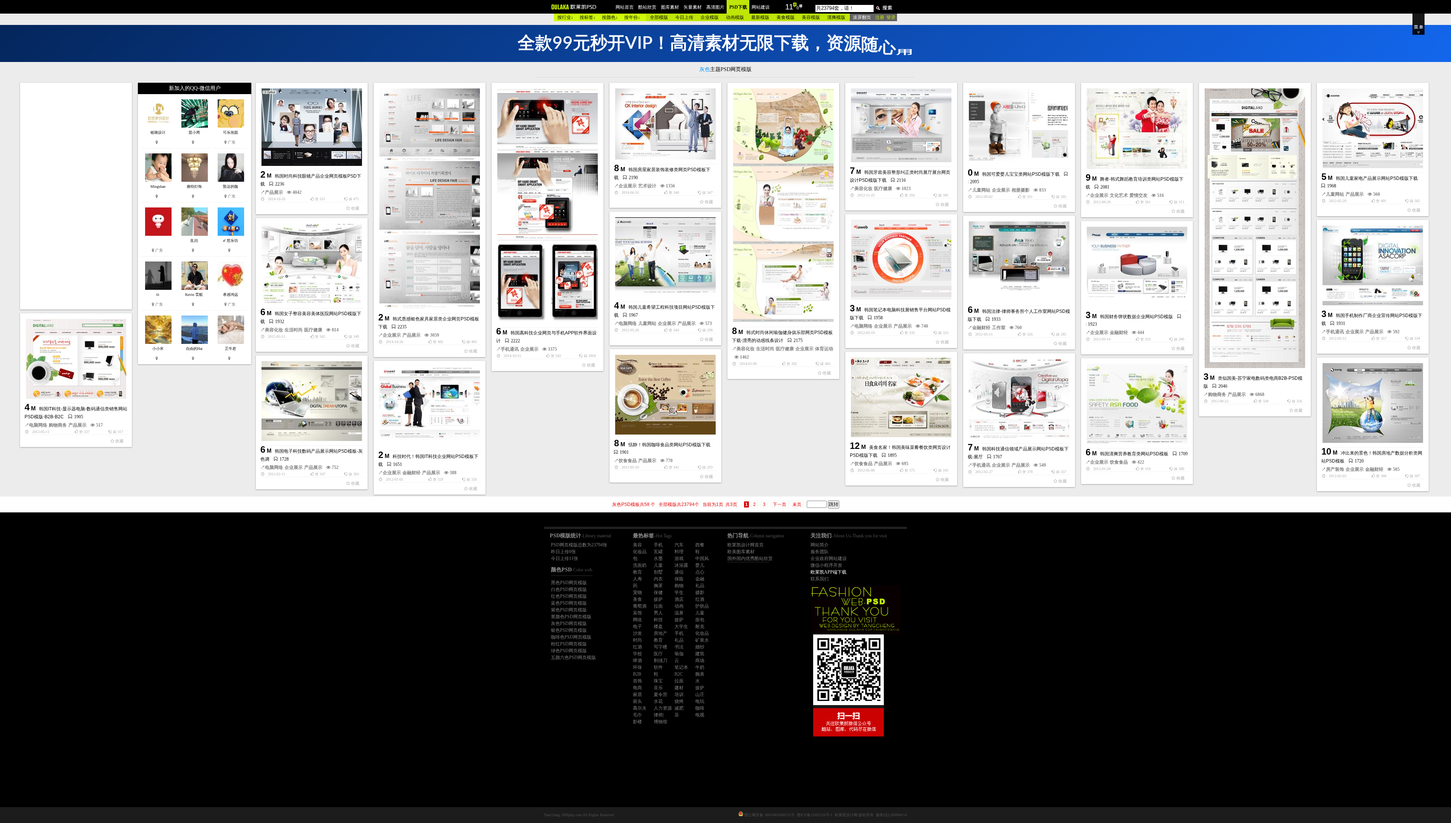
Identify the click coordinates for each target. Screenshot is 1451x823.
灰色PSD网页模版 (569, 623)
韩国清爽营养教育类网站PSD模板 (1134, 453)
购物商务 (1217, 394)
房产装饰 (1335, 469)
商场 (699, 660)
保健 (658, 592)
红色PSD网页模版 (569, 596)
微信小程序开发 (826, 565)
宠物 (637, 592)
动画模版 (735, 17)
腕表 (699, 674)
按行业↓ (565, 17)
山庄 (699, 694)
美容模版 (811, 17)
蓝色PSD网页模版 (569, 603)
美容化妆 (745, 348)
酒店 (679, 599)
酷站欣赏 (647, 7)
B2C (678, 674)
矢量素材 (693, 7)
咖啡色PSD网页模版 (571, 637)
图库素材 (670, 7)
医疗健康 (785, 348)
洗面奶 (640, 565)
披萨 (658, 599)
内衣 (658, 579)
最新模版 (760, 17)
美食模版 (786, 17)
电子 (637, 626)
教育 (637, 572)
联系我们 (820, 579)
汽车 (679, 545)
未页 (796, 504)
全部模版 (659, 17)
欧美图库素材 (741, 551)
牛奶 (699, 667)
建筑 (699, 653)
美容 (637, 545)
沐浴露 (681, 565)
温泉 (679, 613)
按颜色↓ (610, 17)
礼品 (699, 585)
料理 (679, 551)
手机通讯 (510, 349)
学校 (637, 653)
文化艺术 (1119, 195)
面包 (699, 619)
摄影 (699, 592)
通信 (679, 572)
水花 (658, 701)
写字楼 (660, 647)
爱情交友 (1138, 195)
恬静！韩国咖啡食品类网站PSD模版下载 (669, 444)
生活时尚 (765, 348)
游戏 (679, 558)
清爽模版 (836, 17)
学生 (679, 592)
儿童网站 (981, 190)
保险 (679, 579)
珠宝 (658, 681)
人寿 (637, 579)
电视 (699, 715)
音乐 (658, 687)
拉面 (658, 606)
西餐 (699, 545)
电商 (637, 687)
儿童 (658, 565)
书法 (679, 647)
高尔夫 (640, 708)
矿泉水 (702, 640)
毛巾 (637, 715)
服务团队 (820, 551)
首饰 (637, 681)
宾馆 (637, 613)
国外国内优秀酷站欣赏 (750, 558)
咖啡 (699, 708)
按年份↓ (632, 17)
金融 (699, 579)
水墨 (658, 558)
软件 (658, 667)
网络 (637, 619)
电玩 (699, 701)
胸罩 (658, 585)
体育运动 (824, 348)
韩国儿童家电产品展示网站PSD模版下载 (1377, 178)
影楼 (637, 721)
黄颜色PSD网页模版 (571, 616)
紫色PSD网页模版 (569, 610)
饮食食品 (628, 460)
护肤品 (702, 606)
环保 (637, 667)
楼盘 (658, 626)
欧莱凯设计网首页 (745, 545)
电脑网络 (628, 323)
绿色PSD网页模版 (569, 650)
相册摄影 (1021, 190)
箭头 (637, 701)
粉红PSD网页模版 (569, 644)
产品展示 (274, 192)
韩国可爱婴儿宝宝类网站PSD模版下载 (1021, 174)
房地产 (660, 633)
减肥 (679, 708)
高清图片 (715, 7)
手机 (658, 545)
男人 (658, 613)
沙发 (637, 633)
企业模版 (710, 17)
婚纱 (699, 647)
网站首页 (625, 7)
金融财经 (981, 327)
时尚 (637, 640)
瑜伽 (679, 653)
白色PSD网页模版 (569, 589)
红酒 (699, 599)
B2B (637, 674)
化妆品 (640, 551)
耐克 (699, 626)
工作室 (998, 327)
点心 (699, 572)
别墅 (658, 572)
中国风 (702, 558)
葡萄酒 (640, 606)
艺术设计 (647, 186)
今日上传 (684, 17)
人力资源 (663, 708)
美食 (637, 599)
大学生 (681, 626)
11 (789, 7)
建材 (679, 687)
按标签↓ (588, 17)
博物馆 (660, 721)
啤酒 (637, 660)
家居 (637, 694)
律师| (659, 715)
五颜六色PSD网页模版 (573, 657)
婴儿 (699, 565)
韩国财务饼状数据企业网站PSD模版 (1136, 316)
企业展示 (392, 335)
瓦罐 (658, 551)
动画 (679, 606)
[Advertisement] (76, 196)
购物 (679, 585)
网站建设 (761, 7)
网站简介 (820, 545)
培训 (679, 694)
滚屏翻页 (862, 17)
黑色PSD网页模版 (569, 582)
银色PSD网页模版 (569, 630)
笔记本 (681, 667)
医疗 (658, 653)
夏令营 (660, 694)
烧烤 (679, 701)
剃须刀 (660, 660)
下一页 (779, 504)
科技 (658, 619)
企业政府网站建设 (829, 558)
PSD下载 (738, 7)
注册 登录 (885, 17)
